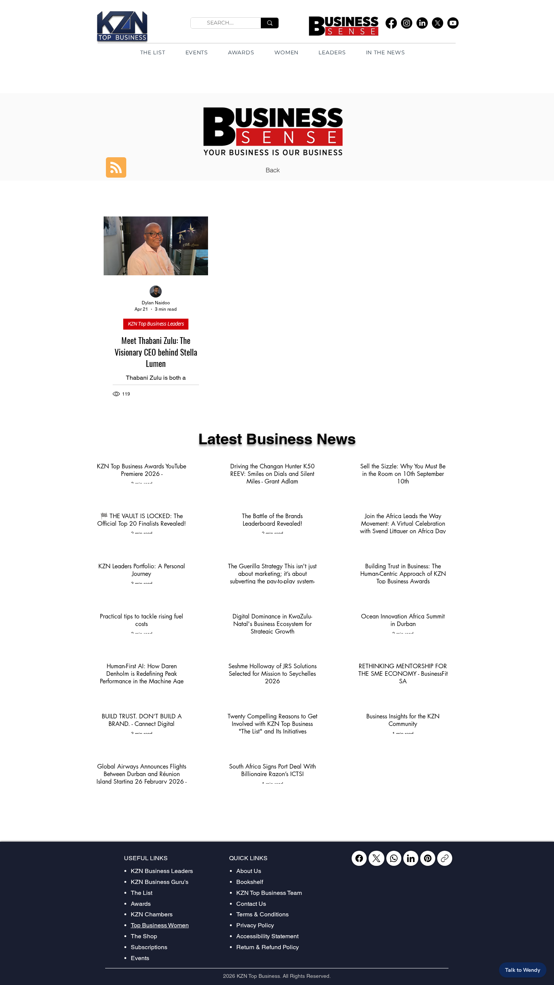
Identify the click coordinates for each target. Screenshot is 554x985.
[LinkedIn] (422, 23)
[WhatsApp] (393, 858)
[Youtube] (453, 23)
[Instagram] (406, 23)
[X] (437, 23)
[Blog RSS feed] (116, 167)
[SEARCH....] (270, 23)
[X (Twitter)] (376, 858)
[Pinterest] (427, 858)
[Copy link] (444, 858)
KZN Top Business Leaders (156, 324)
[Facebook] (391, 23)
